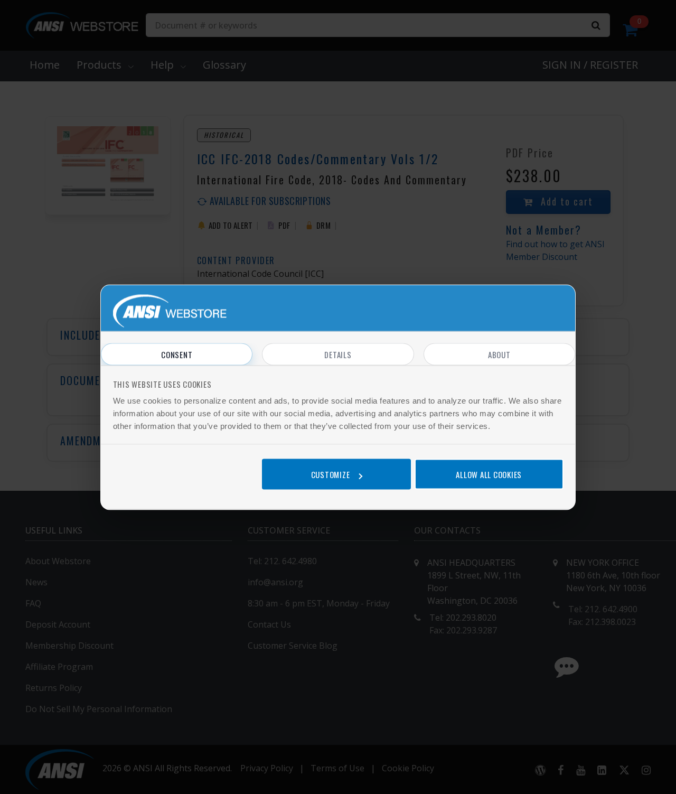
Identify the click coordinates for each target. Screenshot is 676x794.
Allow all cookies (489, 474)
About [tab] (499, 354)
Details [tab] (337, 354)
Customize (330, 474)
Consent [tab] (176, 354)
